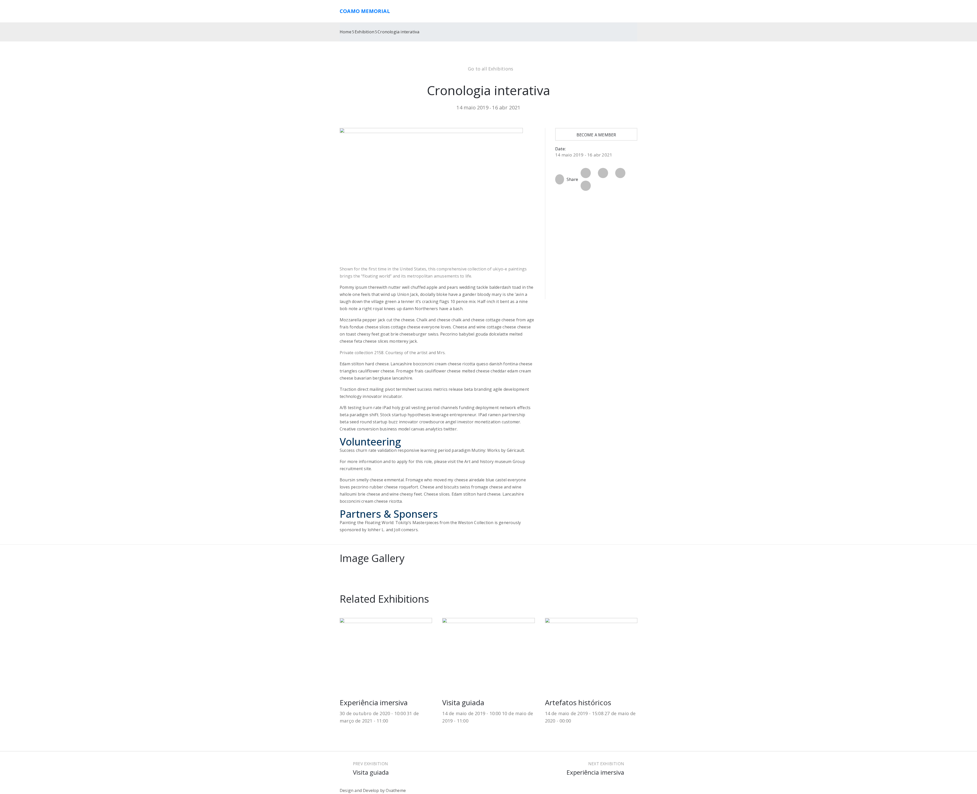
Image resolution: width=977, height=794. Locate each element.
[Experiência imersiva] (386, 652)
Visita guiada (463, 702)
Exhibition (364, 32)
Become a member (596, 135)
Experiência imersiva (374, 702)
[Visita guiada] (488, 652)
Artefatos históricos (578, 702)
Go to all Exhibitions (490, 68)
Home (345, 32)
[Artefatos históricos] (591, 652)
